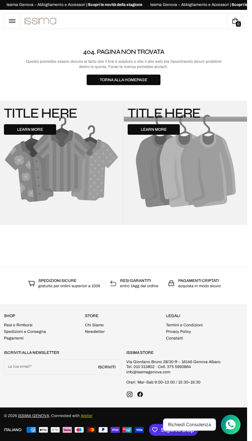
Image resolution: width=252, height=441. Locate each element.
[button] (12, 21)
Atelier (87, 415)
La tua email (19, 366)
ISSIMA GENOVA (33, 415)
